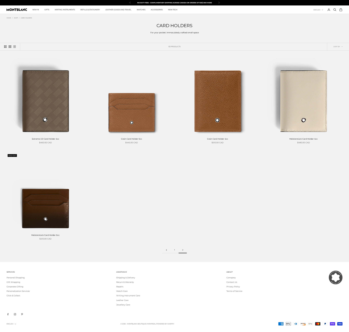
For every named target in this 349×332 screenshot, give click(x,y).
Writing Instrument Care (128, 295)
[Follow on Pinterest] (22, 314)
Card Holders (26, 18)
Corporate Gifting (15, 286)
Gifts (46, 10)
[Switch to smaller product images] (10, 46)
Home (9, 18)
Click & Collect (13, 295)
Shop (16, 18)
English (317, 10)
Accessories (157, 10)
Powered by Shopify (165, 324)
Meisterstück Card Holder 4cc (303, 139)
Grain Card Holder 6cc (131, 139)
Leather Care (122, 300)
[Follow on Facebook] (8, 314)
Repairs (119, 286)
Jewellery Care (123, 305)
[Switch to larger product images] (5, 46)
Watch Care (121, 291)
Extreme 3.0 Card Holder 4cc (45, 139)
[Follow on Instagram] (15, 314)
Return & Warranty (125, 282)
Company (231, 277)
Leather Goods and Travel (118, 10)
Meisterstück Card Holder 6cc (45, 235)
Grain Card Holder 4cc (217, 139)
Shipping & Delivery (125, 277)
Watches (141, 10)
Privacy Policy (233, 286)
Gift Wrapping (13, 282)
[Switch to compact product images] (14, 46)
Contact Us (231, 282)
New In (35, 10)
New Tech (172, 10)
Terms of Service (234, 291)
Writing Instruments (65, 10)
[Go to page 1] (166, 250)
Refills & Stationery (90, 10)
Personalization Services (18, 291)
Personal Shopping (16, 277)
